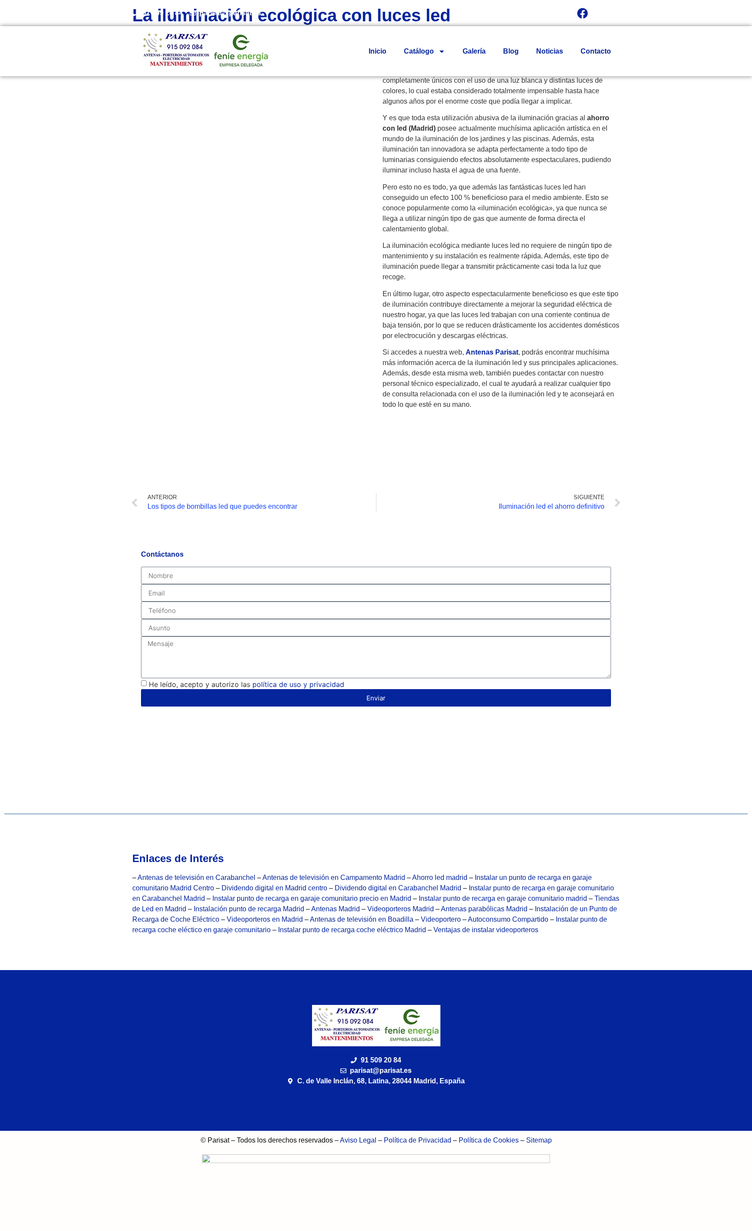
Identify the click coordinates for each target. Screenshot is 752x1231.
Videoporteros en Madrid (265, 919)
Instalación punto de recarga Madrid (249, 909)
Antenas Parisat (492, 352)
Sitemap (539, 1140)
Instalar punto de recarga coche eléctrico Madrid (352, 929)
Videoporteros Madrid (400, 909)
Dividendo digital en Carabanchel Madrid (399, 888)
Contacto (596, 51)
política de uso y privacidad (298, 684)
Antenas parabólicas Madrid (484, 909)
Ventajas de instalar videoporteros (485, 929)
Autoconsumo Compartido (508, 919)
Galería (474, 51)
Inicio (377, 51)
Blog (511, 51)
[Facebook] (582, 13)
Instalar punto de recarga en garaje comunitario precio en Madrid (311, 898)
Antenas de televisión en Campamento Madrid (333, 877)
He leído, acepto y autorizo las (246, 684)
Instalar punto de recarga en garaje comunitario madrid (503, 898)
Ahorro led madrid (439, 877)
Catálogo (419, 51)
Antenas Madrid (335, 909)
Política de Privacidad (417, 1140)
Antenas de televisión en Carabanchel (196, 877)
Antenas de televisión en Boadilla (362, 919)
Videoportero (441, 919)
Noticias (549, 51)
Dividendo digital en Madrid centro (275, 888)
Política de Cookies (489, 1140)
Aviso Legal (358, 1140)
